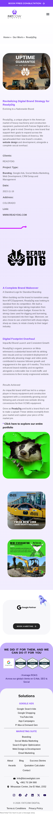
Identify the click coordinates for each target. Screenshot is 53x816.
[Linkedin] (32, 795)
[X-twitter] (38, 795)
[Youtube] (44, 795)
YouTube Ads (26, 717)
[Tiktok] (26, 795)
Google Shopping (26, 713)
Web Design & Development (27, 749)
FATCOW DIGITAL (30, 803)
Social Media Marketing (26, 741)
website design (10, 142)
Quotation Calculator (34, 765)
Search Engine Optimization (26, 745)
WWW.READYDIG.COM (15, 215)
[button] (47, 14)
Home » (7, 37)
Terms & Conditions (16, 808)
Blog (21, 760)
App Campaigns (26, 721)
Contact (26, 770)
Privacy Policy (36, 808)
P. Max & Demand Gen (26, 725)
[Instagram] (14, 795)
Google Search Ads (26, 709)
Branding (7, 173)
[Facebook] (20, 795)
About (10, 760)
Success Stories (38, 760)
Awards (12, 765)
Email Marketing (26, 753)
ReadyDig (17, 408)
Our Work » (19, 37)
